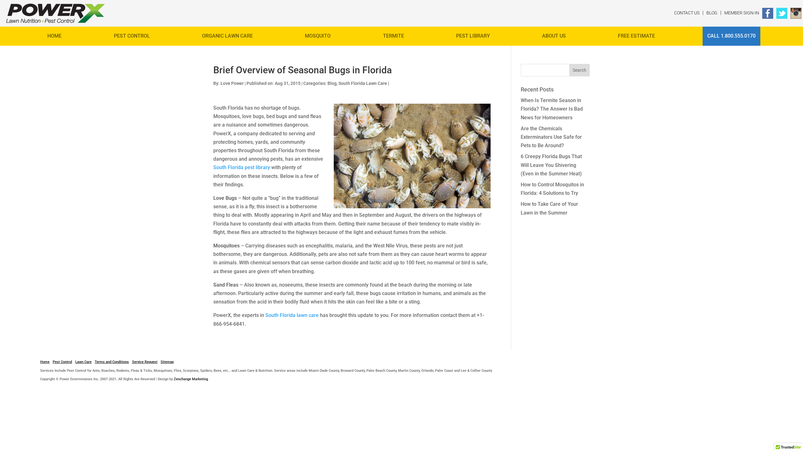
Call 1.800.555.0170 (731, 36)
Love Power (232, 83)
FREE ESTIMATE (636, 36)
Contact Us (686, 12)
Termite (393, 36)
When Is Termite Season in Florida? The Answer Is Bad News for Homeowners (552, 108)
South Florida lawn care (292, 315)
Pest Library (473, 36)
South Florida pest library (241, 167)
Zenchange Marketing (191, 379)
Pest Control (132, 36)
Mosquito (318, 36)
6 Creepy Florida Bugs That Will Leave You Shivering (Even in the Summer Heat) (551, 164)
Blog (711, 12)
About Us (554, 36)
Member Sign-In (741, 12)
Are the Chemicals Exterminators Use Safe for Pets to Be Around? (551, 137)
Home (54, 36)
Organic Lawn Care (227, 36)
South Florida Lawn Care (362, 83)
